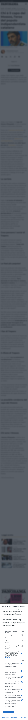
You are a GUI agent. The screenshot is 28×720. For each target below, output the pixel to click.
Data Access (14, 717)
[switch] (22, 635)
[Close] (25, 606)
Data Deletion (5, 717)
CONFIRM (8, 712)
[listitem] (14, 632)
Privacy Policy (22, 717)
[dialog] (14, 661)
